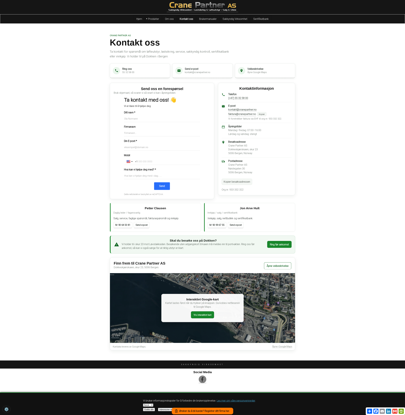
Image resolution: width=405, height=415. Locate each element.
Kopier (262, 114)
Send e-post (142, 225)
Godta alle (149, 409)
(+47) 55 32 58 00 (238, 98)
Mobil (127, 155)
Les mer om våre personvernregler (236, 400)
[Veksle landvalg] (130, 161)
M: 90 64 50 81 (122, 225)
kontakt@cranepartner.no (242, 109)
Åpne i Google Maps (282, 346)
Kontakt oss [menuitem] (186, 18)
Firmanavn (130, 126)
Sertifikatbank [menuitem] (261, 18)
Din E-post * (130, 141)
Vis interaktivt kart (202, 315)
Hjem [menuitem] (139, 18)
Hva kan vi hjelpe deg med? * (140, 169)
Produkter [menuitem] (153, 18)
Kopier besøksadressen (237, 181)
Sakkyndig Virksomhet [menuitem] (235, 18)
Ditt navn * (129, 112)
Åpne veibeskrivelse (278, 265)
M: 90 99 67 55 (216, 225)
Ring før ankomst (279, 244)
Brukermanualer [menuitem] (208, 18)
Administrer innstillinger (170, 409)
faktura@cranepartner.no (242, 114)
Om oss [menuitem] (169, 18)
